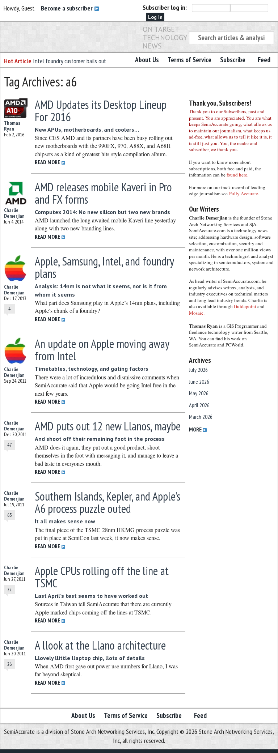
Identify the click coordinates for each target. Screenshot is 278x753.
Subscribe (232, 59)
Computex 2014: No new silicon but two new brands (102, 212)
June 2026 (199, 381)
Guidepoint (245, 306)
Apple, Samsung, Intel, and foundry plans (104, 267)
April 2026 (199, 405)
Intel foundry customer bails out (69, 61)
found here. (237, 174)
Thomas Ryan (12, 126)
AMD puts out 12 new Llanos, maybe (108, 426)
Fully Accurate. (244, 193)
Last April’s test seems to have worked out (91, 595)
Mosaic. (197, 313)
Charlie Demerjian (14, 213)
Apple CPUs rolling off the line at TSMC (102, 577)
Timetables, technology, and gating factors (91, 368)
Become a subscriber (67, 8)
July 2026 (198, 369)
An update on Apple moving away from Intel (102, 349)
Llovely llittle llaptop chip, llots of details (90, 657)
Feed (264, 59)
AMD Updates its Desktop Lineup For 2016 (101, 110)
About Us (147, 59)
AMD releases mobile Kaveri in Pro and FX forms (103, 193)
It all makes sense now (65, 521)
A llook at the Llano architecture (100, 645)
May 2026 (198, 393)
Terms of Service (189, 59)
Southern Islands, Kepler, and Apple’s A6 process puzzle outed (107, 502)
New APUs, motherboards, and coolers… (87, 129)
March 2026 (200, 416)
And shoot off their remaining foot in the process (100, 438)
